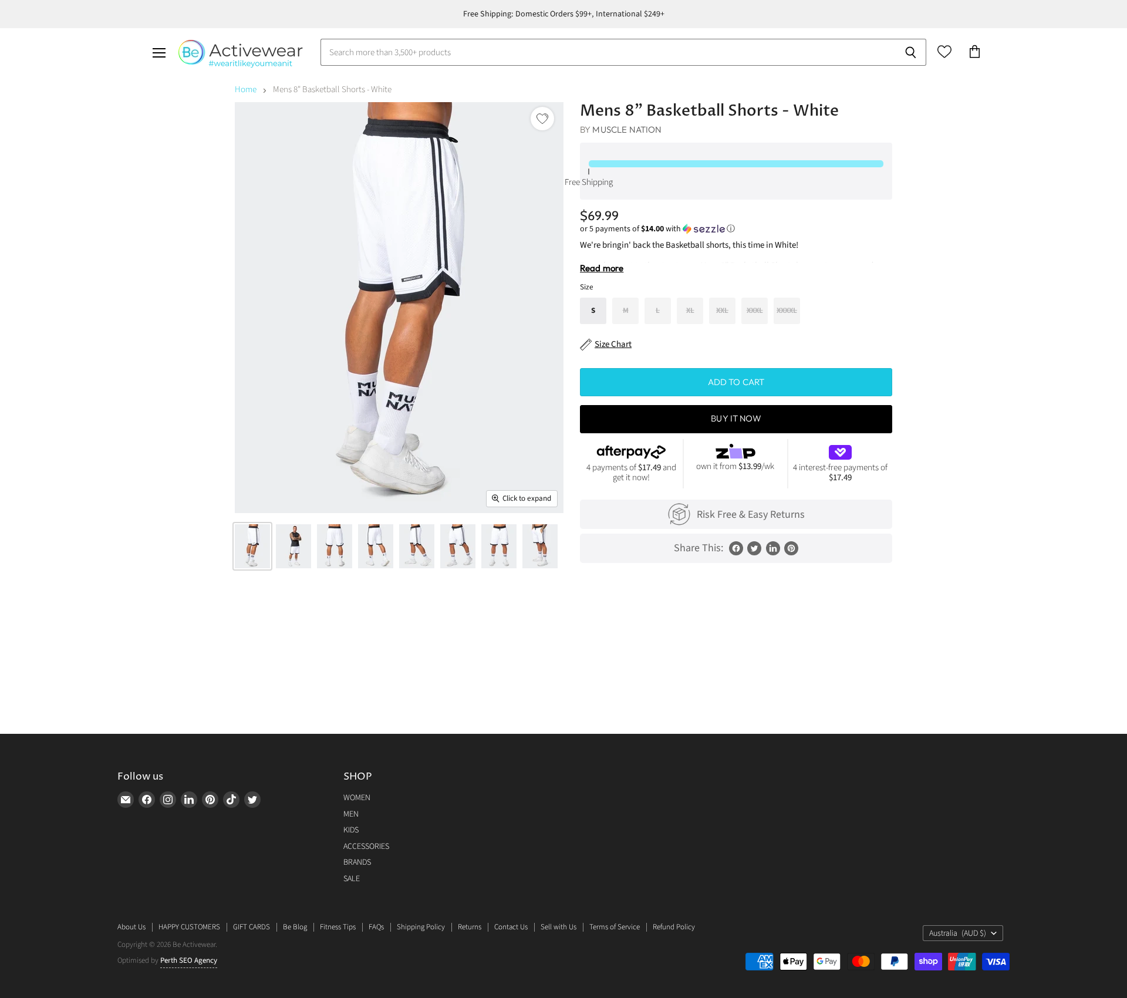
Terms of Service (614, 927)
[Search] (910, 52)
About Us (131, 927)
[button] (736, 229)
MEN (351, 814)
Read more (601, 268)
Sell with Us (558, 927)
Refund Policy (674, 927)
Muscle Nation (627, 129)
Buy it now (736, 418)
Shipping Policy (421, 927)
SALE (351, 879)
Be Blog (295, 927)
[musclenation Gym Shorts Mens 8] (252, 546)
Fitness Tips (338, 927)
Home (246, 89)
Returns (469, 927)
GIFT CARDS (251, 927)
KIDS (351, 830)
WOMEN (356, 798)
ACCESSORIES (366, 846)
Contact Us (511, 927)
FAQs (376, 927)
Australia (957, 933)
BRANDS (357, 862)
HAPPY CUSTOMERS (189, 927)
